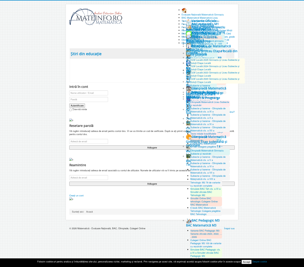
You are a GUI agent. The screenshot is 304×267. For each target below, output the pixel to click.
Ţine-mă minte (79, 109)
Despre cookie (259, 261)
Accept (246, 261)
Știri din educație (86, 53)
